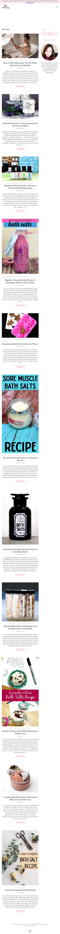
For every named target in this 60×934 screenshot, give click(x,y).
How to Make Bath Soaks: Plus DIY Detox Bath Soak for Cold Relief (20, 64)
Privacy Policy (44, 924)
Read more (20, 86)
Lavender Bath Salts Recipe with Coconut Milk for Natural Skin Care (20, 798)
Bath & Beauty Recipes (15, 60)
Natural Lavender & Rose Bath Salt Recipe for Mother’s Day (20, 732)
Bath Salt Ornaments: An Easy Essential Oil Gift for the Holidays (20, 124)
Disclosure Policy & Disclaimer (33, 924)
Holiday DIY (20, 121)
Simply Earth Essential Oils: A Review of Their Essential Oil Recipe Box (20, 186)
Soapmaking (5, 341)
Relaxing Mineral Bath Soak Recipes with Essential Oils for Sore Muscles (20, 627)
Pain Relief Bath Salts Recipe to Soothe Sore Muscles (20, 459)
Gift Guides (15, 340)
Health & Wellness (26, 60)
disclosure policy (30, 2)
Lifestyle (30, 183)
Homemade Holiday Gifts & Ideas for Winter (20, 344)
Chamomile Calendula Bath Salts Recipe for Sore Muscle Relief (20, 550)
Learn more (49, 72)
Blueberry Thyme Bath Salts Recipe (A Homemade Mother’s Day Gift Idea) (20, 281)
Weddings (31, 623)
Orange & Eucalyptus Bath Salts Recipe (20, 890)
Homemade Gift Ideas (29, 121)
